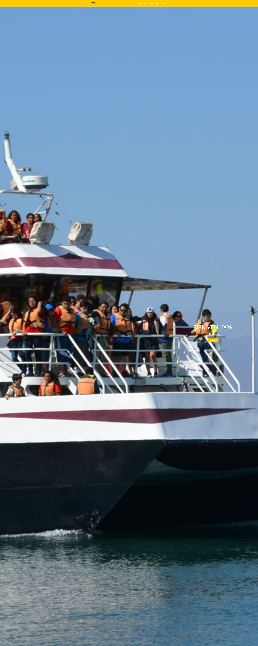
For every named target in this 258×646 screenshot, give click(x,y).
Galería (157, 3)
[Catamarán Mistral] (94, 3)
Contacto (163, 3)
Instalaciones (142, 3)
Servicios (150, 3)
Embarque (213, 340)
